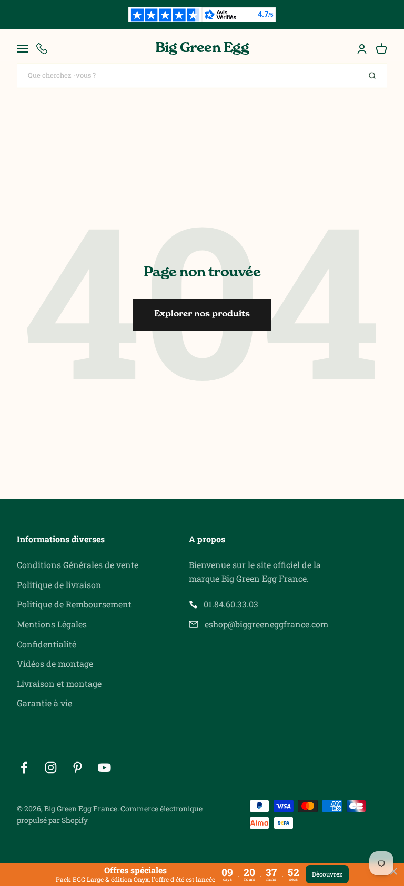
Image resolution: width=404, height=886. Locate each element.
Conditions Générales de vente (77, 564)
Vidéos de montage (55, 663)
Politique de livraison (59, 584)
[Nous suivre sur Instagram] (51, 767)
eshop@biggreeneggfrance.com (266, 624)
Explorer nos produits (202, 314)
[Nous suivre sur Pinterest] (77, 767)
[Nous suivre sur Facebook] (24, 767)
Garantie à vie (44, 702)
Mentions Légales (52, 624)
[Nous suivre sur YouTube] (104, 767)
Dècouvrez (327, 874)
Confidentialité (46, 644)
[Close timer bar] (393, 871)
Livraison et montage (59, 683)
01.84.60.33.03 (231, 604)
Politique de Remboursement (74, 604)
